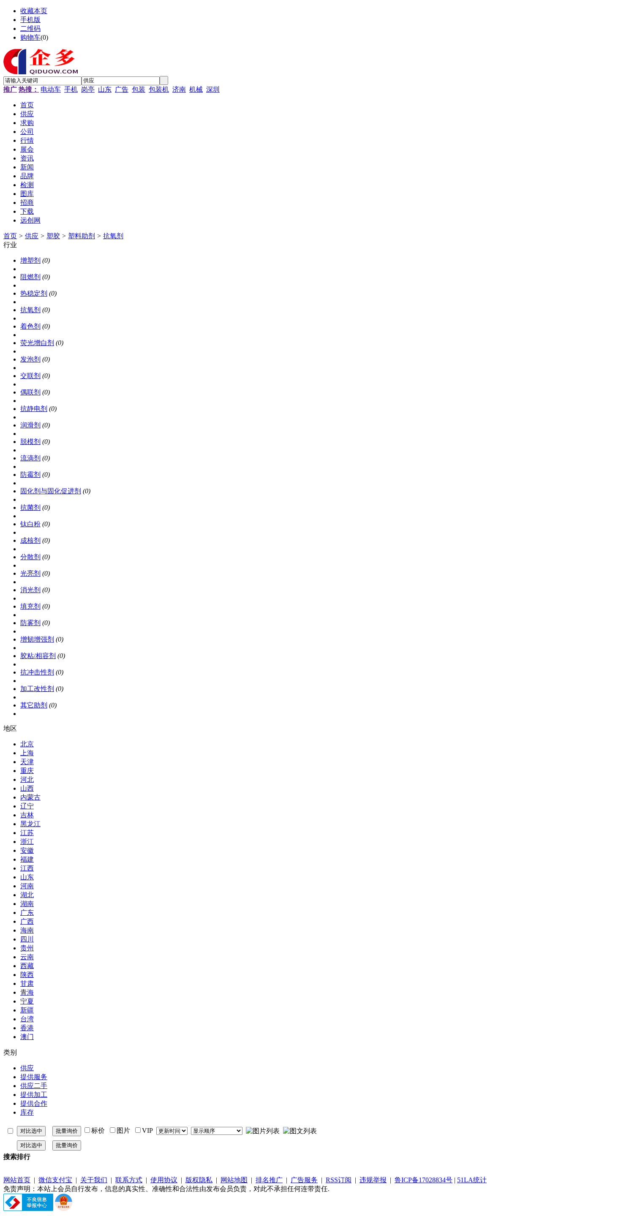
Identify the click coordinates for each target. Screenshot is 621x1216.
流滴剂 (30, 458)
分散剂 (30, 556)
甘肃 (27, 983)
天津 (27, 761)
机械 (196, 89)
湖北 (27, 894)
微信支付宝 (55, 1179)
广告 (121, 89)
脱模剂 (30, 441)
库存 (27, 1112)
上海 (27, 752)
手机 (71, 89)
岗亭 (88, 89)
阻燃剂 (30, 276)
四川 (27, 939)
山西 (27, 788)
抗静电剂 (33, 408)
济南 (179, 89)
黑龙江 (30, 823)
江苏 (27, 832)
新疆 (27, 1010)
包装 (138, 89)
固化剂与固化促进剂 (50, 491)
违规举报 (373, 1179)
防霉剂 (30, 474)
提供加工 (33, 1094)
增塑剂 (30, 260)
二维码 (30, 28)
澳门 (27, 1036)
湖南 (27, 903)
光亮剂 (30, 573)
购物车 (30, 37)
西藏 (27, 965)
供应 (31, 235)
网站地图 (234, 1179)
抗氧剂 (113, 235)
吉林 (27, 815)
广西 (27, 921)
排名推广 (269, 1179)
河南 (27, 886)
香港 (27, 1027)
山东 (105, 89)
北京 (27, 744)
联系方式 (128, 1179)
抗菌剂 (30, 507)
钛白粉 (30, 524)
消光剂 (30, 589)
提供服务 (33, 1076)
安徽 (27, 850)
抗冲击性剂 (37, 672)
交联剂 (30, 375)
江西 (27, 868)
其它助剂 (33, 705)
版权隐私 (198, 1179)
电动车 (51, 89)
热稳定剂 (33, 293)
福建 (27, 859)
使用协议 (163, 1179)
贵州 (27, 948)
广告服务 (304, 1179)
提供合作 (33, 1103)
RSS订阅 (338, 1179)
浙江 (27, 841)
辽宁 (27, 806)
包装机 (159, 89)
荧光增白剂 (37, 342)
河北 (27, 779)
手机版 (30, 19)
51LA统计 (472, 1179)
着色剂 (30, 326)
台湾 (27, 1019)
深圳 (213, 89)
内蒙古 (30, 797)
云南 (27, 956)
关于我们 (93, 1179)
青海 (27, 992)
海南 (27, 930)
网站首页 (16, 1179)
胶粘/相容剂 (38, 655)
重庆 (27, 770)
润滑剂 (30, 425)
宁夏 (27, 1001)
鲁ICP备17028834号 (423, 1179)
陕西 (27, 974)
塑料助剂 (81, 235)
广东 (27, 912)
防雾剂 (30, 622)
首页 (10, 235)
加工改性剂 (37, 688)
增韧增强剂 (37, 639)
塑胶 (53, 235)
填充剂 (30, 606)
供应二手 (33, 1085)
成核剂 (30, 540)
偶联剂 (30, 392)
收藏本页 (33, 10)
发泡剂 (30, 359)
